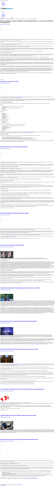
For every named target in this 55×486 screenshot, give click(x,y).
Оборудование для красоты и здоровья (9, 81)
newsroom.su (5, 258)
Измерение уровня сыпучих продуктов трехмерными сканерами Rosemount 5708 (19, 439)
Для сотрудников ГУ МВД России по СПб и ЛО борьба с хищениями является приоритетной (22, 389)
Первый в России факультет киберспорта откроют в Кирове (14, 213)
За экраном (3, 14)
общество (1, 79)
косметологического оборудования (21, 96)
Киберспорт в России (9, 236)
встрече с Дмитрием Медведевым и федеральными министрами (17, 364)
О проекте (3, 5)
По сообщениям (15, 300)
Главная (3, 2)
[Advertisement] (27, 26)
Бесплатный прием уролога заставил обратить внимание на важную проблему (18, 321)
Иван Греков (2, 246)
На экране (4, 18)
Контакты (3, 3)
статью (29, 402)
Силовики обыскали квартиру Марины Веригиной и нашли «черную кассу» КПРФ (20, 287)
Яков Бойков (2, 24)
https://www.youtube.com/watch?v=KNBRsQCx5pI (30, 478)
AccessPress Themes (19, 484)
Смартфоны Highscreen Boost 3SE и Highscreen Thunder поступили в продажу (18, 415)
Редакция (3, 4)
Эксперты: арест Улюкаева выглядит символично (12, 245)
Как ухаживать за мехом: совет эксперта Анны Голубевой (13, 146)
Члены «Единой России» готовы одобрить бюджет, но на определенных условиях (19, 349)
